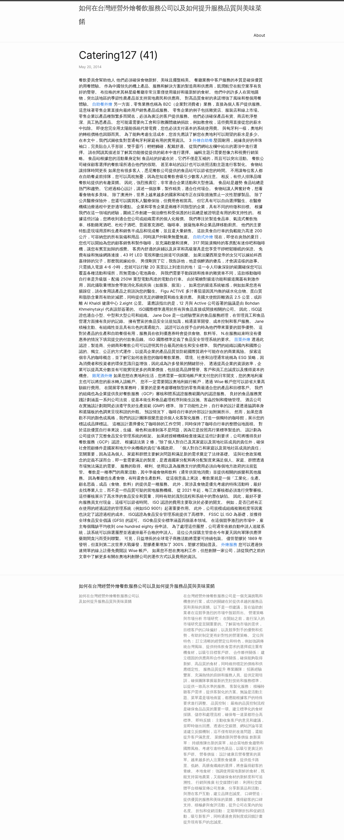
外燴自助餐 (203, 140)
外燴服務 (229, 544)
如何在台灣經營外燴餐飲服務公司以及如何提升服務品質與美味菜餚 (170, 14)
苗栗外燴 (242, 339)
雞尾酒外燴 (102, 375)
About (259, 35)
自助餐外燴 (102, 104)
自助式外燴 (203, 236)
